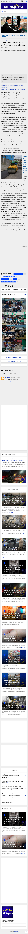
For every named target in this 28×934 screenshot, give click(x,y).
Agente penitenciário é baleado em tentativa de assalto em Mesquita (12, 615)
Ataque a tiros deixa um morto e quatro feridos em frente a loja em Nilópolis (13, 459)
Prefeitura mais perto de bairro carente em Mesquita (12, 334)
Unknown (7, 377)
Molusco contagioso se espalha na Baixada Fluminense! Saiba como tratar (14, 638)
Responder (7, 381)
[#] (1, 1)
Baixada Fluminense (13, 40)
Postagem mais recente (14, 357)
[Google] (7, 1)
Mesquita (6, 40)
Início (2, 40)
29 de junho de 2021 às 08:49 (15, 377)
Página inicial (14, 365)
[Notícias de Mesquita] (14, 8)
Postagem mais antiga (14, 361)
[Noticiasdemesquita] (14, 1)
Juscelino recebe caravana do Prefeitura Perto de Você (12, 321)
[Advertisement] (12, 62)
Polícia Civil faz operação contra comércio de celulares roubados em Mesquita (13, 660)
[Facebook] (4, 1)
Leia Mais (11, 512)
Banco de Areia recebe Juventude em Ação (13, 89)
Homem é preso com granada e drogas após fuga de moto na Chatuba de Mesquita (13, 525)
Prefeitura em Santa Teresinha (12, 349)
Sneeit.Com (16, 931)
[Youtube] (9, 1)
